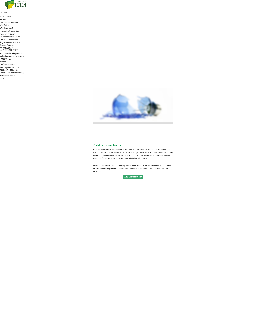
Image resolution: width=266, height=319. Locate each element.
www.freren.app (161, 168)
